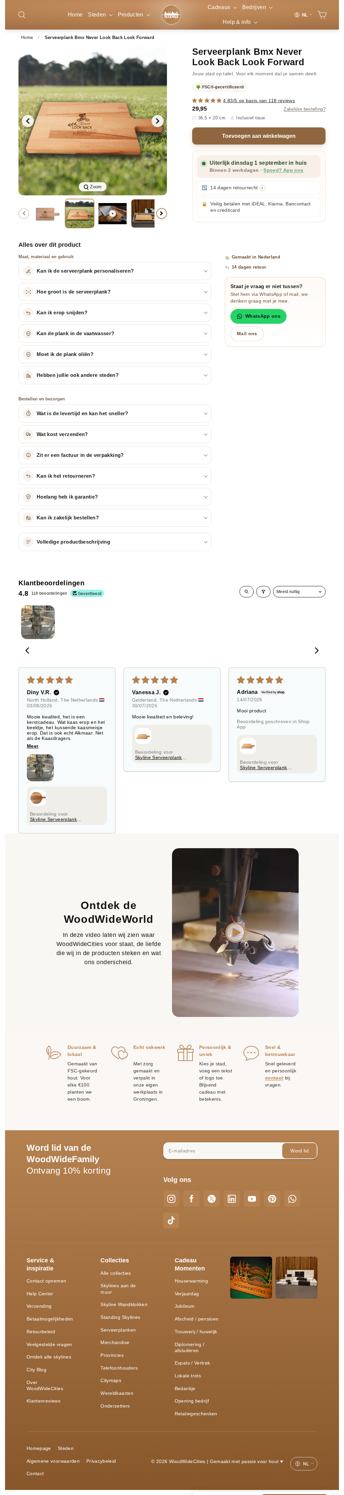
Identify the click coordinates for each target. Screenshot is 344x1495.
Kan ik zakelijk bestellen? (68, 517)
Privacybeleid (101, 1461)
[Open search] (247, 591)
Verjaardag (187, 1293)
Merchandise (114, 1342)
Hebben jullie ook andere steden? (78, 375)
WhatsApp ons (263, 316)
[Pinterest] (272, 1199)
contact (274, 1077)
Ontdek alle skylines (49, 1357)
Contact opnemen (46, 1281)
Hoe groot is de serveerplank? (74, 291)
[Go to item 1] (38, 622)
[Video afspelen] (112, 213)
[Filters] (263, 591)
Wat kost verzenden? (62, 434)
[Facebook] (191, 1199)
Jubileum (185, 1306)
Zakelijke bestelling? (305, 109)
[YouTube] (252, 1199)
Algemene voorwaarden (53, 1461)
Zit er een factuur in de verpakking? (80, 455)
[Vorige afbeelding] (28, 121)
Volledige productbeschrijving (73, 542)
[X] (212, 1199)
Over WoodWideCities (45, 1385)
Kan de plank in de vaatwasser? (76, 333)
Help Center (40, 1293)
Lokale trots (188, 1375)
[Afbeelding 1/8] (46, 213)
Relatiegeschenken (196, 1413)
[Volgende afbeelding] (158, 121)
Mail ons (247, 333)
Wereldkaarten (116, 1393)
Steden (97, 14)
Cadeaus (220, 7)
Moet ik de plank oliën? (65, 354)
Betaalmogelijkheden (50, 1319)
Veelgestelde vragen (49, 1344)
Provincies (112, 1355)
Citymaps (110, 1380)
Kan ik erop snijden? (62, 312)
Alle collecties (115, 1273)
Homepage (39, 1448)
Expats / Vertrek (192, 1363)
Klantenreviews (43, 1401)
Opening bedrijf (192, 1401)
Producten (131, 14)
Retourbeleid (41, 1331)
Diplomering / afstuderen (190, 1347)
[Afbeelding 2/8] (79, 213)
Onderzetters (115, 1406)
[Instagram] (171, 1199)
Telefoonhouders (119, 1368)
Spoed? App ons (283, 170)
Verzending (39, 1306)
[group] (92, 121)
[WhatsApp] (292, 1199)
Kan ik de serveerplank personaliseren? (85, 271)
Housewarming (191, 1281)
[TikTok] (171, 1220)
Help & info (237, 22)
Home (75, 14)
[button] (207, 100)
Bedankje (185, 1388)
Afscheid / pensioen (197, 1319)
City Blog (36, 1369)
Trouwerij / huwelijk (196, 1331)
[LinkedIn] (232, 1199)
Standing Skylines (120, 1317)
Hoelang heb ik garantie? (67, 497)
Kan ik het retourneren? (66, 476)
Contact (35, 1473)
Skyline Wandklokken (123, 1304)
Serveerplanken (118, 1330)
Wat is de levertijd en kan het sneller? (82, 413)
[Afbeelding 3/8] (145, 213)
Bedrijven (255, 7)
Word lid (299, 1150)
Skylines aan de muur (118, 1288)
